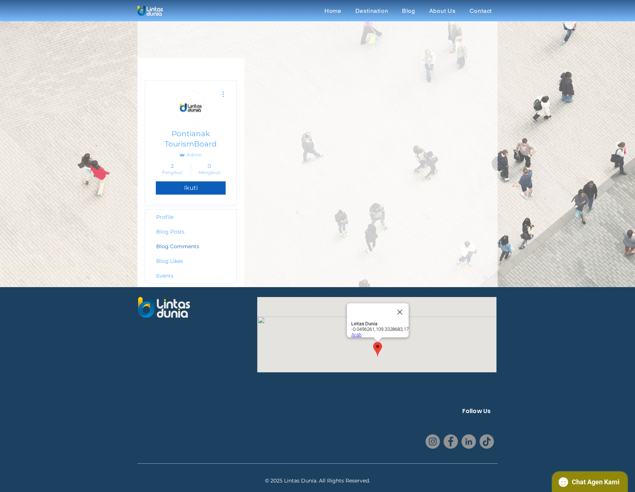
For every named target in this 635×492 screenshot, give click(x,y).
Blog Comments (177, 246)
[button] (372, 11)
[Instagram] (433, 441)
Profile (164, 217)
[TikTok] (487, 441)
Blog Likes (169, 261)
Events (164, 275)
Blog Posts (170, 231)
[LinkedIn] (469, 441)
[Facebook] (451, 441)
